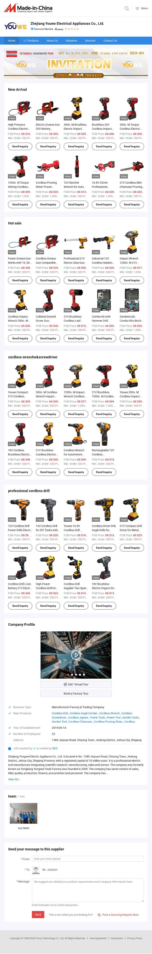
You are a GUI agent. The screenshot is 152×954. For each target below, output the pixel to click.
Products (33, 40)
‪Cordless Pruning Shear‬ (108, 721)
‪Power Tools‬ (97, 717)
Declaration (117, 938)
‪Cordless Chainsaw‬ (80, 721)
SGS (54, 748)
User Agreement (98, 938)
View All (13, 779)
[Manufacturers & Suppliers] (29, 7)
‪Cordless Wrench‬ (109, 713)
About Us (52, 40)
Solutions (71, 40)
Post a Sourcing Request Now (118, 915)
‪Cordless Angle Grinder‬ (83, 713)
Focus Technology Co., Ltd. (50, 938)
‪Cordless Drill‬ (60, 713)
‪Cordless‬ (129, 721)
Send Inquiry (20, 146)
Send (38, 914)
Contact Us (110, 40)
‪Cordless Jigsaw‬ (78, 717)
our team (23, 828)
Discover (90, 40)
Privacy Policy (134, 938)
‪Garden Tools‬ (130, 717)
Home (11, 40)
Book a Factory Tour (76, 693)
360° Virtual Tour (78, 684)
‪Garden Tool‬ (59, 721)
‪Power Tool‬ (114, 717)
